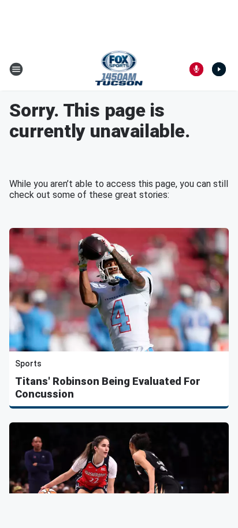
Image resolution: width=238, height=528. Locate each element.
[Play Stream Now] (219, 69)
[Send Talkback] (196, 69)
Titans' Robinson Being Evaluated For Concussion (107, 387)
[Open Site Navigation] (16, 69)
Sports (28, 363)
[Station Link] (119, 69)
